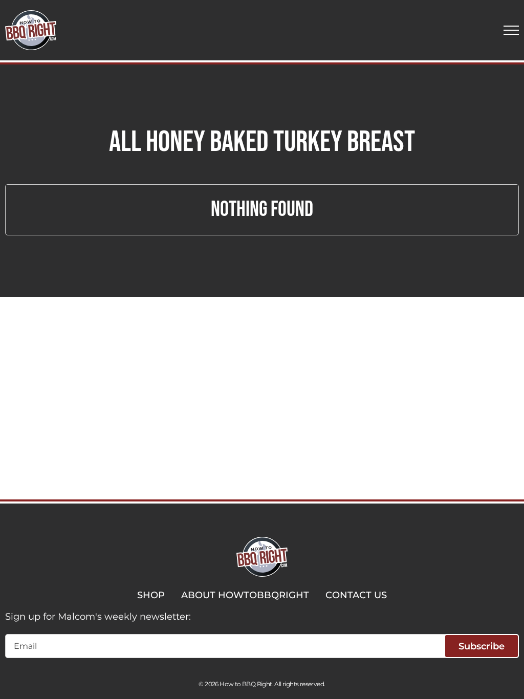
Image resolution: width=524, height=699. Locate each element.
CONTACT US (356, 595)
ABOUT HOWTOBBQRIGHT (245, 595)
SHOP (151, 595)
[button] (511, 30)
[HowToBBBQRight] (30, 30)
